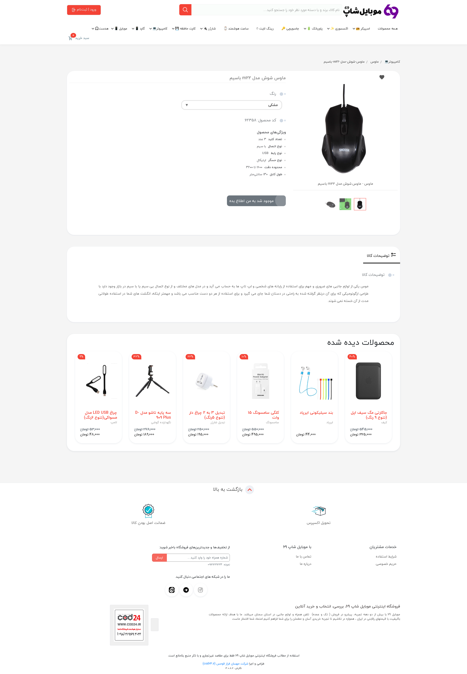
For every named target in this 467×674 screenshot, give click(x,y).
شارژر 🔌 (209, 28)
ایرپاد (329, 422)
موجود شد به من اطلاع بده (251, 200)
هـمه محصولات (388, 28)
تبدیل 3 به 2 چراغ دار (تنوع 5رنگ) (207, 415)
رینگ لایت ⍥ (265, 28)
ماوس (374, 61)
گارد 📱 (140, 28)
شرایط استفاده (386, 556)
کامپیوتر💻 (160, 28)
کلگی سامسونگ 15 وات (263, 415)
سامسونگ (272, 422)
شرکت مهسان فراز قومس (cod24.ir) (225, 663)
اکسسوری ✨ (339, 28)
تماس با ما (303, 556)
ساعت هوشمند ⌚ (236, 28)
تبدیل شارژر (218, 422)
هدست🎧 (101, 28)
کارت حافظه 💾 (185, 28)
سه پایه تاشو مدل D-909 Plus (153, 415)
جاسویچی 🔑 (290, 28)
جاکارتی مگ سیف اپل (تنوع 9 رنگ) (369, 415)
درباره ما (305, 564)
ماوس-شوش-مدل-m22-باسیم (344, 61)
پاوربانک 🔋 (315, 28)
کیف (384, 422)
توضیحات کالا (378, 255)
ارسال (159, 557)
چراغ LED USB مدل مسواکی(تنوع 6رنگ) (100, 415)
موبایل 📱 (120, 28)
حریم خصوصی (386, 564)
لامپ (114, 422)
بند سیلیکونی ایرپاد (316, 412)
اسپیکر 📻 (363, 28)
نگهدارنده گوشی (161, 422)
